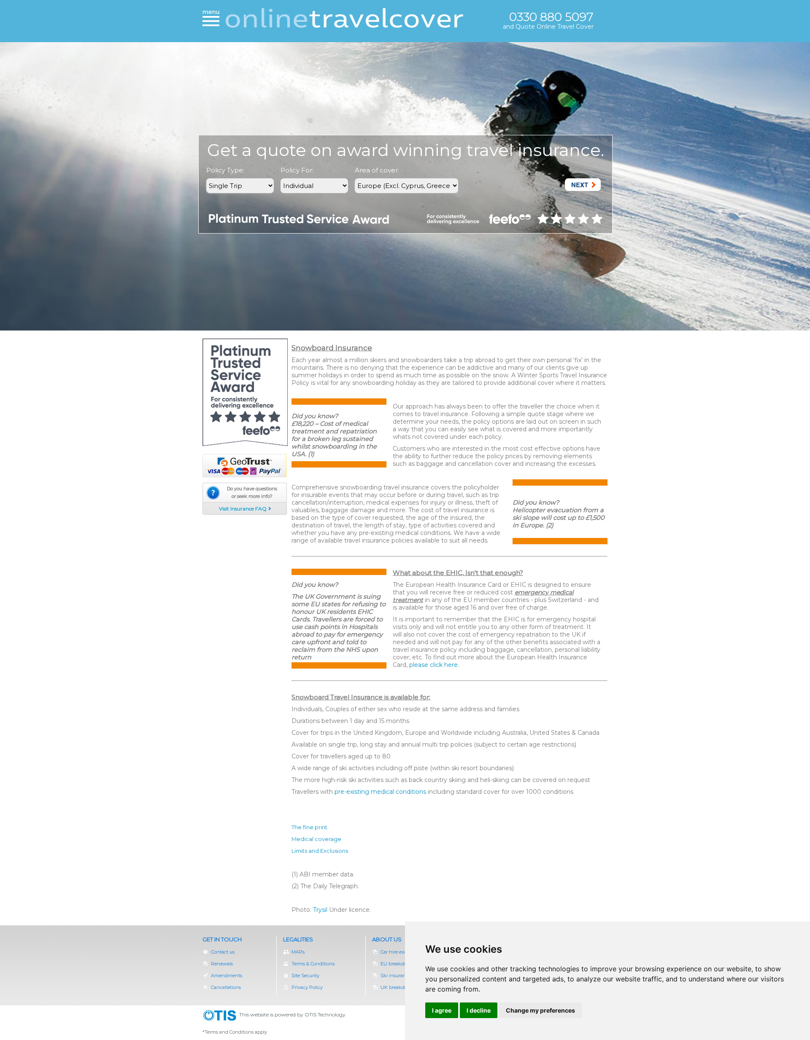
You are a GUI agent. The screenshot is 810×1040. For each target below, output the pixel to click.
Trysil (320, 910)
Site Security (305, 975)
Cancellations (226, 987)
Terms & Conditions (313, 964)
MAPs (298, 952)
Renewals (226, 964)
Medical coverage (316, 839)
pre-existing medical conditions (380, 791)
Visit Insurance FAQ (243, 508)
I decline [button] (479, 1010)
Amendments (226, 975)
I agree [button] (441, 1010)
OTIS (220, 1015)
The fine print (309, 827)
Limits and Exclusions (320, 850)
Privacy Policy (307, 987)
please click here (433, 665)
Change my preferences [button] (540, 1010)
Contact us (223, 952)
